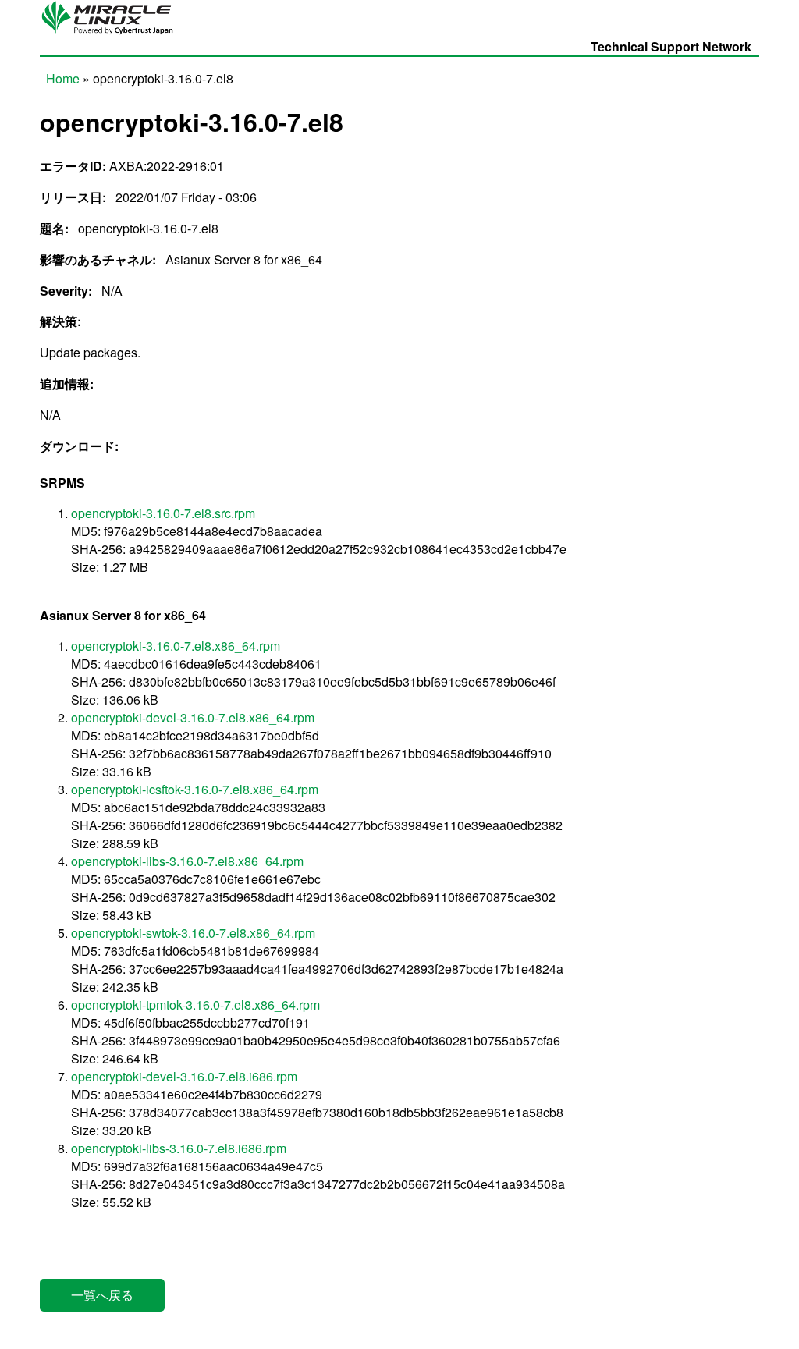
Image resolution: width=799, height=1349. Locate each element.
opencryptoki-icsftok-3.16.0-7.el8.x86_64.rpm (194, 789)
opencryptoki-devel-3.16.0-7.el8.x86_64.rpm (192, 717)
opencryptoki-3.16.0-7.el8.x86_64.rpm (175, 646)
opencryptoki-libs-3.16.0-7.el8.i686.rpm (178, 1148)
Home (63, 78)
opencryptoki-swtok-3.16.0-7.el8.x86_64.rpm (193, 933)
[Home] (111, 33)
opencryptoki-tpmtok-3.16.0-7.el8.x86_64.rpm (195, 1005)
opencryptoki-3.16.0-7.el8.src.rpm (163, 513)
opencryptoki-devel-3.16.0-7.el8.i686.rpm (184, 1076)
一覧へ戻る (102, 1295)
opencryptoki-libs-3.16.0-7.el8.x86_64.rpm (187, 861)
